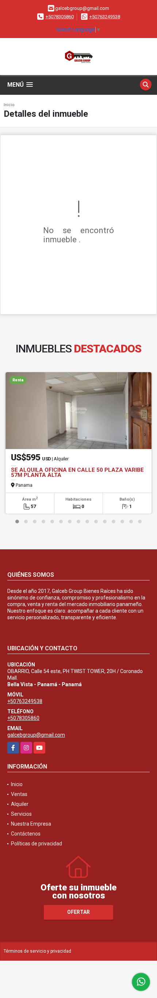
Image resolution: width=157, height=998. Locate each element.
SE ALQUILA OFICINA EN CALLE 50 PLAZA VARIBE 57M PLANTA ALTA (77, 472)
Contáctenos (26, 834)
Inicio (9, 104)
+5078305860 (60, 16)
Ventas (19, 794)
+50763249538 (104, 16)
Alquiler (19, 804)
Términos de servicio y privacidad (37, 951)
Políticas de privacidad (36, 843)
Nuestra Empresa (31, 824)
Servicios (21, 814)
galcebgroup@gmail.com (36, 735)
